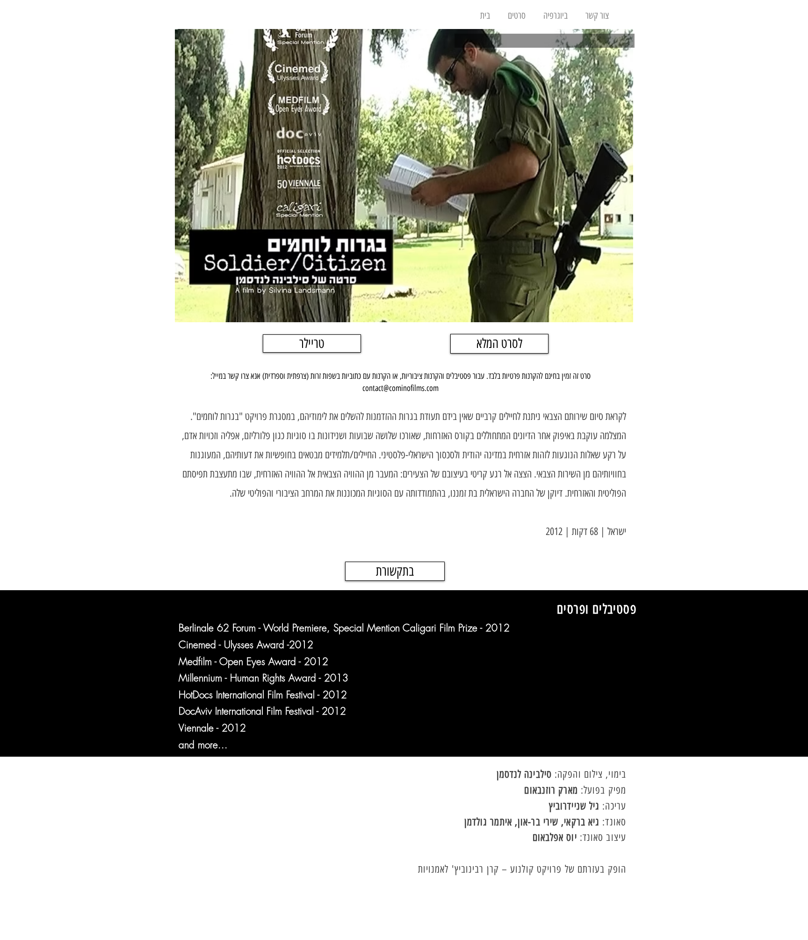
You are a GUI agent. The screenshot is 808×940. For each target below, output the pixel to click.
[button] (516, 11)
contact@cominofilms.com (400, 388)
